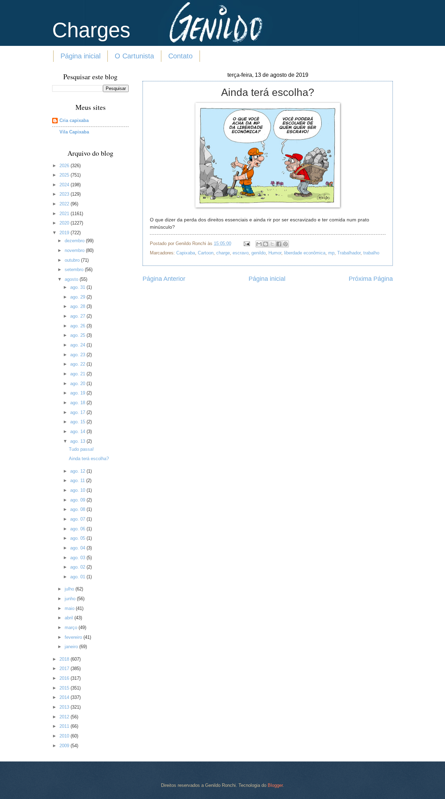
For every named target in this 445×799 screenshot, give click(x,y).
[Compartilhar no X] (272, 243)
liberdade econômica (304, 252)
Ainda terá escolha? (89, 458)
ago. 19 (78, 393)
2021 (65, 213)
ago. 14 (78, 431)
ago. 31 (78, 287)
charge (223, 252)
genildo (258, 252)
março (72, 627)
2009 (65, 745)
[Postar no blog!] (265, 243)
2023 (65, 194)
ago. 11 (78, 480)
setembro (75, 269)
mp (331, 252)
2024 (65, 184)
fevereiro (74, 637)
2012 (65, 716)
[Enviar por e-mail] (259, 243)
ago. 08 (78, 509)
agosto (72, 279)
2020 (65, 223)
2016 (65, 678)
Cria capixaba (74, 120)
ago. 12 (78, 471)
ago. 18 (78, 402)
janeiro (72, 646)
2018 (65, 659)
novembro (75, 250)
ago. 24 (78, 345)
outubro (73, 260)
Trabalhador (349, 252)
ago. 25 (78, 335)
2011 (65, 726)
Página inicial (80, 56)
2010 (65, 736)
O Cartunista (134, 56)
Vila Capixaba (74, 131)
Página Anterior (164, 278)
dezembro (75, 240)
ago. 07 (78, 519)
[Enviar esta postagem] (246, 243)
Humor (274, 252)
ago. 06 (78, 528)
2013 (65, 707)
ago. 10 (78, 490)
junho (71, 598)
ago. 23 (78, 354)
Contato (180, 56)
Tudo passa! (81, 449)
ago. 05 (78, 538)
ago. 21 (78, 373)
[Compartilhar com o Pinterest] (285, 243)
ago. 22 (78, 364)
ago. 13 (78, 441)
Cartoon (205, 252)
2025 (65, 175)
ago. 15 (78, 421)
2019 (65, 232)
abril (69, 617)
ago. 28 (78, 306)
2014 (65, 697)
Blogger (275, 785)
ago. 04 (78, 548)
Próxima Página (371, 278)
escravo (241, 252)
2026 (65, 165)
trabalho (371, 252)
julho (70, 589)
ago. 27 (78, 316)
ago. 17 (78, 412)
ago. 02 (78, 567)
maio (70, 608)
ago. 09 (78, 500)
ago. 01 (78, 576)
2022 (65, 203)
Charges (91, 30)
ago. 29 (78, 297)
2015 (65, 688)
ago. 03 (78, 557)
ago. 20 (78, 383)
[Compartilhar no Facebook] (278, 243)
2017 (65, 668)
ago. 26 (78, 325)
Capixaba (185, 252)
